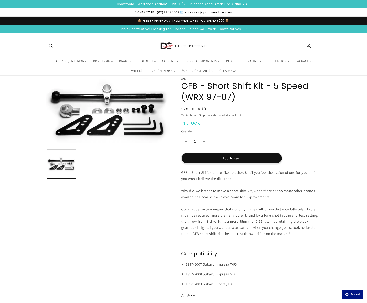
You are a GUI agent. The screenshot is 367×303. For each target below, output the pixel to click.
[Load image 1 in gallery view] (61, 164)
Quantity (186, 131)
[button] (51, 46)
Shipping (205, 115)
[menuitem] (70, 61)
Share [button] (191, 295)
